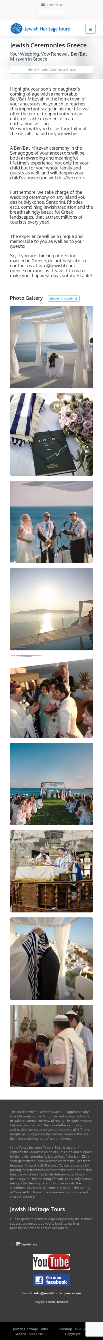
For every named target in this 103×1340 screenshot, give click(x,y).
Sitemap (65, 1329)
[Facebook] (41, 15)
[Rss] (51, 15)
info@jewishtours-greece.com (57, 1293)
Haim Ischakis (57, 1302)
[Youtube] (61, 15)
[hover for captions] (63, 298)
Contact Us (54, 5)
